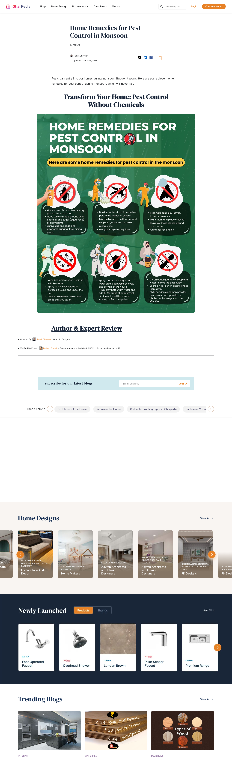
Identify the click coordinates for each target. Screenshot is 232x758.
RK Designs (189, 573)
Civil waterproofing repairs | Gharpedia (153, 409)
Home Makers (70, 573)
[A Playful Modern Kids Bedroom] (75, 554)
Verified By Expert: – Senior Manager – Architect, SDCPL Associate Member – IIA (70, 348)
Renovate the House (108, 409)
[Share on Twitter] (139, 57)
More (115, 6)
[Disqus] (116, 461)
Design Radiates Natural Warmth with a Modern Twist (194, 567)
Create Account (213, 6)
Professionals (80, 6)
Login (194, 6)
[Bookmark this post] (160, 58)
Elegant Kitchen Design (114, 563)
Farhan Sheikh (50, 348)
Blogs (42, 6)
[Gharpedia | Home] (18, 6)
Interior (75, 45)
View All (205, 518)
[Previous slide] (50, 409)
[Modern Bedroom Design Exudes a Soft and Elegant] (155, 554)
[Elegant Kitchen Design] (115, 554)
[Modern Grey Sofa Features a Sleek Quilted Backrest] (35, 554)
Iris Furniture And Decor (32, 572)
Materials (91, 756)
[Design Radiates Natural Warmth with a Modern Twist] (195, 554)
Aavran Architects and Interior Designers (113, 570)
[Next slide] (211, 409)
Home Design (59, 6)
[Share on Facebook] (151, 57)
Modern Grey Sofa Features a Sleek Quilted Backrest (34, 563)
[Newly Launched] (116, 639)
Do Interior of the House (72, 409)
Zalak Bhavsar (80, 56)
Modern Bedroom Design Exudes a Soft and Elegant (154, 560)
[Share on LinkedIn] (145, 57)
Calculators (100, 6)
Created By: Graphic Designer (45, 339)
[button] (212, 554)
